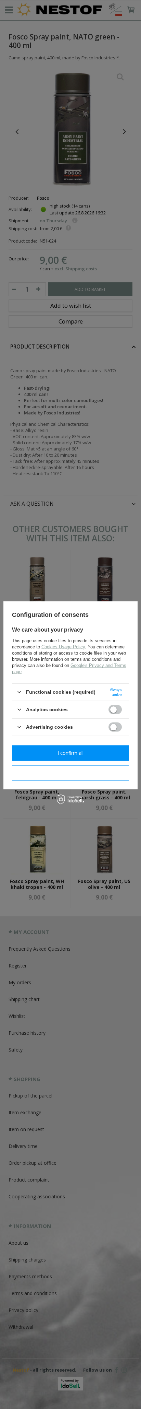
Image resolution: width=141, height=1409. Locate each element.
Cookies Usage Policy (63, 646)
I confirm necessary (70, 773)
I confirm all (70, 753)
